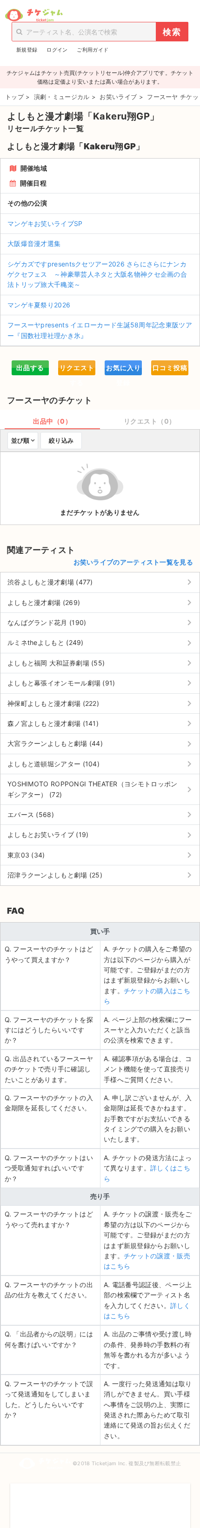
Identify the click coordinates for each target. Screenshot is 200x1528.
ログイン (57, 50)
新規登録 (26, 50)
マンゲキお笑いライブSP (45, 223)
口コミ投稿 (170, 368)
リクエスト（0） (150, 421)
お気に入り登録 (123, 369)
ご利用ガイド (92, 50)
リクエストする (77, 369)
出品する (30, 368)
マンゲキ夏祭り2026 (38, 305)
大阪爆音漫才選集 (33, 243)
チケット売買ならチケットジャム (34, 15)
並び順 (20, 440)
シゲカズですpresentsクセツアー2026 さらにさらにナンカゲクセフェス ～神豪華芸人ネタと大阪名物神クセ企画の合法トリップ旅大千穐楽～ (97, 274)
